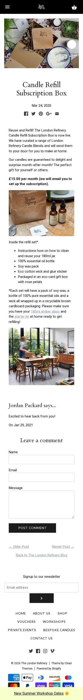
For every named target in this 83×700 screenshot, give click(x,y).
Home (21, 613)
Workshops (54, 622)
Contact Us (41, 638)
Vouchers (26, 622)
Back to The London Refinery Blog (41, 555)
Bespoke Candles (59, 630)
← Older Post (19, 547)
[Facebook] (38, 652)
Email (13, 470)
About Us (41, 613)
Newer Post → (63, 547)
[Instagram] (45, 652)
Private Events (22, 630)
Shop (62, 613)
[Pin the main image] (41, 115)
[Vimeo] (52, 652)
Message (16, 488)
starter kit (22, 316)
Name (13, 452)
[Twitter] (31, 652)
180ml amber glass (45, 311)
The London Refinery (34, 663)
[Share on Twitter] (33, 115)
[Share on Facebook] (26, 115)
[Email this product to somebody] (57, 115)
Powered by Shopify (49, 668)
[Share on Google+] (49, 115)
